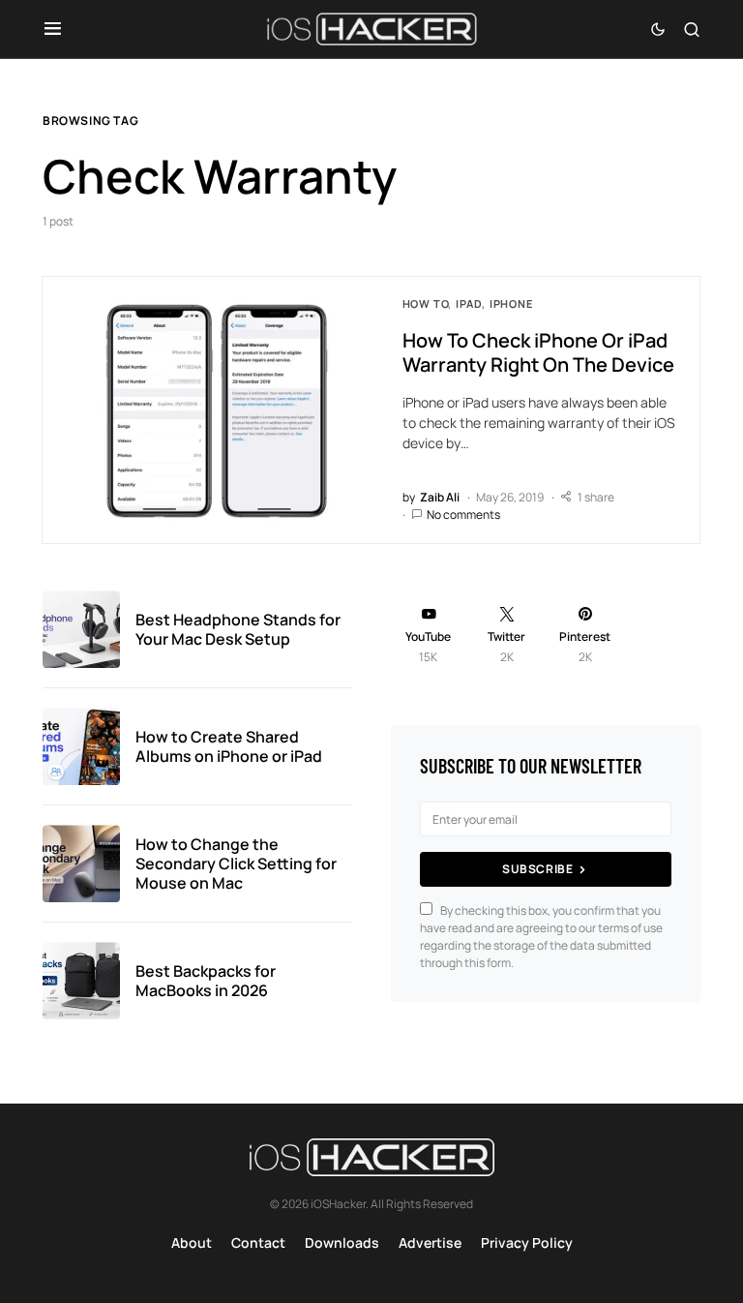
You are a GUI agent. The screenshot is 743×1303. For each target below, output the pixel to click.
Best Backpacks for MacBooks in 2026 (205, 980)
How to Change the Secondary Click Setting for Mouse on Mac (236, 863)
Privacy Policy (527, 1242)
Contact (258, 1242)
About (191, 1242)
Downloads (342, 1242)
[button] (53, 29)
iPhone (511, 303)
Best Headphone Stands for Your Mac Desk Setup (238, 629)
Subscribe (537, 869)
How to (425, 303)
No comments (463, 514)
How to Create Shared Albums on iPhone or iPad (228, 746)
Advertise (430, 1242)
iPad (468, 303)
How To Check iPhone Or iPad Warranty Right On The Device (538, 352)
